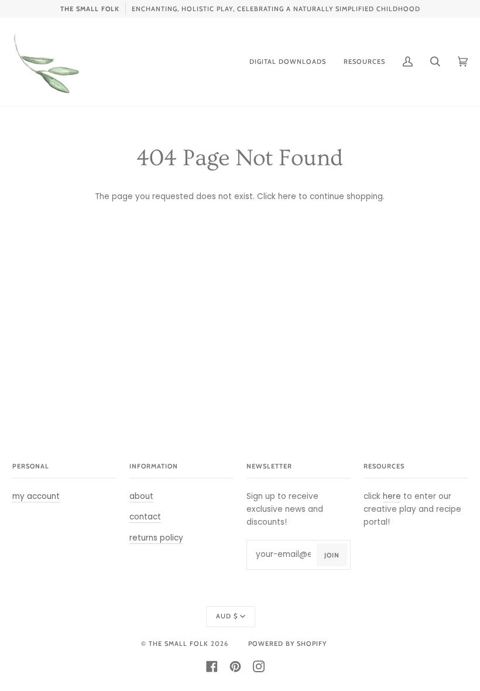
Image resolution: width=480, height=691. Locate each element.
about (141, 496)
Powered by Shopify (287, 643)
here (287, 196)
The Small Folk (178, 643)
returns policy (156, 537)
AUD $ (227, 616)
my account (36, 496)
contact (145, 516)
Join (332, 555)
